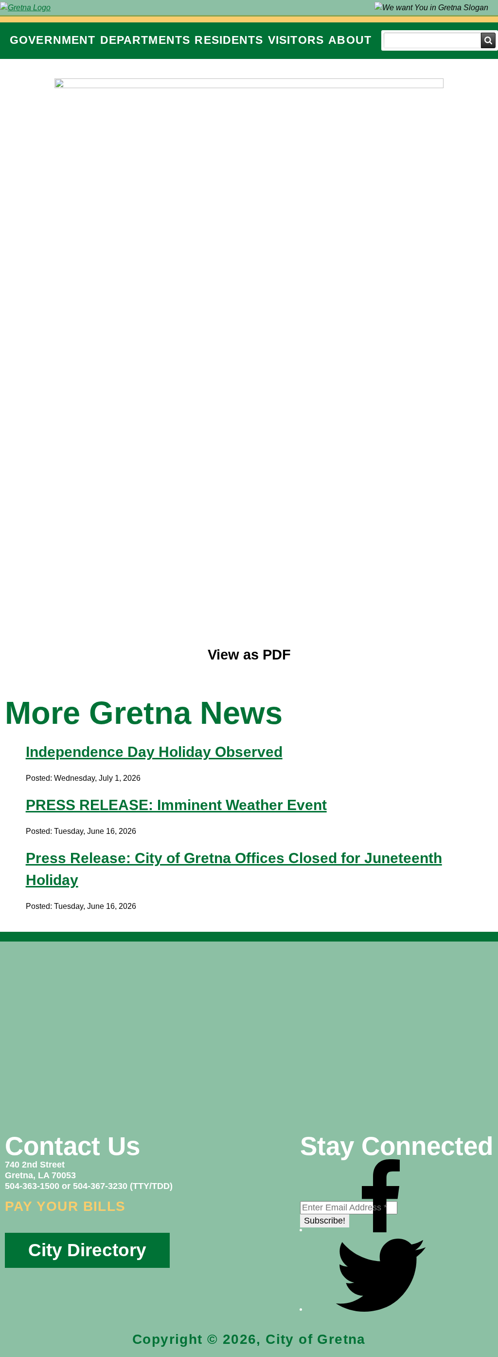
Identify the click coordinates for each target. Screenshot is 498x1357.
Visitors (296, 40)
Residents (229, 40)
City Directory (87, 1250)
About (350, 40)
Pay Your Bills (65, 1206)
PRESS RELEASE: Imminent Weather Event (176, 805)
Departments (145, 40)
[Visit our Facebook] (381, 1229)
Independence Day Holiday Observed (154, 752)
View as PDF (249, 654)
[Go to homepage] (25, 7)
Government (52, 40)
